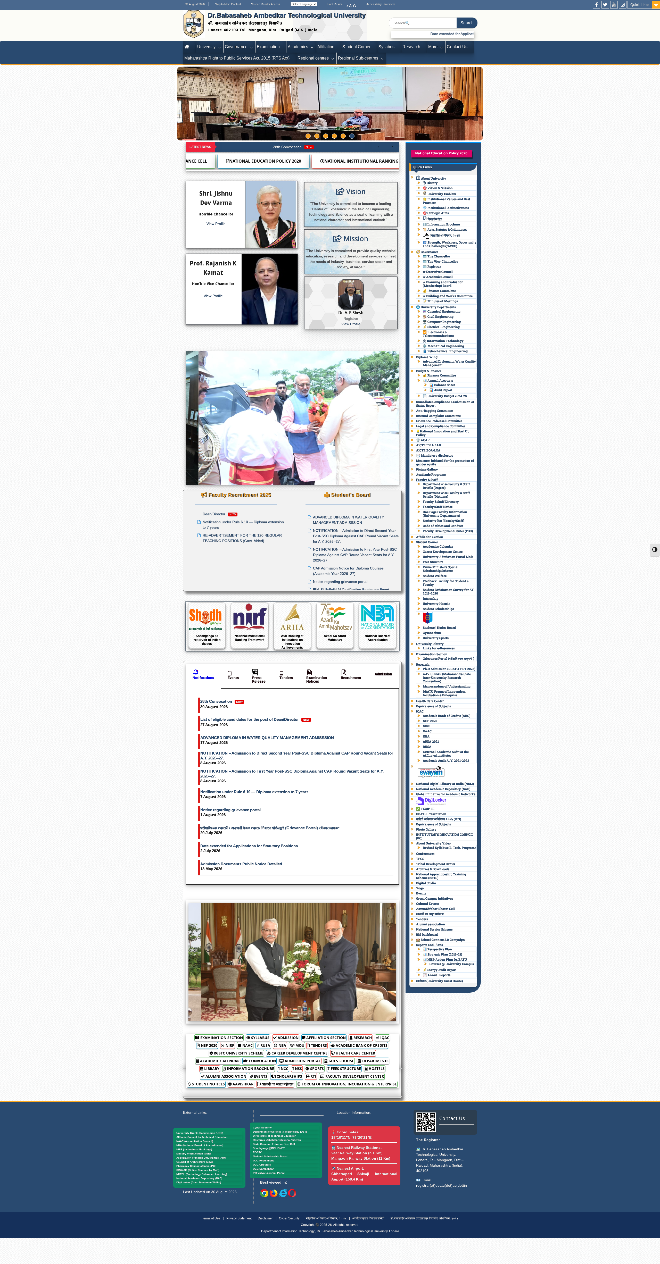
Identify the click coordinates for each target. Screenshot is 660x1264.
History (432, 183)
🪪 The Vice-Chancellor (440, 261)
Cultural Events (427, 903)
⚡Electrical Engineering (441, 327)
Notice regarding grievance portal (340, 517)
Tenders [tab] (286, 678)
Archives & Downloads (432, 869)
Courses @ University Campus (452, 964)
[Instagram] (622, 5)
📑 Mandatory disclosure (434, 455)
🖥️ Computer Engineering (442, 322)
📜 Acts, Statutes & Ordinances (445, 229)
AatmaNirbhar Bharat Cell (435, 909)
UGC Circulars (262, 1164)
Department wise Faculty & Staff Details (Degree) (446, 486)
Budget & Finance (428, 371)
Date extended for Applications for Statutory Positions (249, 846)
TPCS (420, 859)
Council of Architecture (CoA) (194, 1161)
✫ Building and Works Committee (448, 296)
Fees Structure (345, 1068)
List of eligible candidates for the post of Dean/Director (254, 719)
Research (411, 47)
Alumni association (430, 924)
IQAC (384, 1037)
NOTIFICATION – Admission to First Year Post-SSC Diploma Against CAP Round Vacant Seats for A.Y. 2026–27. (292, 773)
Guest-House (340, 1060)
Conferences (425, 853)
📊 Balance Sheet (442, 385)
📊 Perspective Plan (437, 949)
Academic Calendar (219, 1060)
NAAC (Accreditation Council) (194, 1141)
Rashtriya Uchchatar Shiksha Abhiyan (277, 1140)
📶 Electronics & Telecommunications (438, 334)
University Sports (436, 638)
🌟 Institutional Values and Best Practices (446, 201)
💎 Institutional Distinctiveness (446, 208)
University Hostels (436, 603)
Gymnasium (432, 633)
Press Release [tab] (259, 679)
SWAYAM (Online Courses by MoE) (197, 1170)
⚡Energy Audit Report (439, 970)
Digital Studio (426, 883)
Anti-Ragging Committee (434, 410)
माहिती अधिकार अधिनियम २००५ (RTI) (438, 819)
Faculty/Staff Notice (437, 507)
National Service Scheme (434, 929)
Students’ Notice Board (439, 627)
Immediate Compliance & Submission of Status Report (445, 403)
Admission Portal (302, 1060)
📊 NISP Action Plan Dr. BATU (445, 959)
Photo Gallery (426, 829)
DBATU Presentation (431, 814)
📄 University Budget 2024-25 (445, 396)
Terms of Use (211, 1218)
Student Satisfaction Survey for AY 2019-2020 (448, 591)
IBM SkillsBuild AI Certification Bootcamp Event (351, 525)
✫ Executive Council (438, 272)
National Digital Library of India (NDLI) (445, 784)
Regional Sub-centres (358, 58)
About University (433, 178)
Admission (288, 1037)
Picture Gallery (427, 469)
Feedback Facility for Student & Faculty (445, 583)
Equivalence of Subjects (433, 706)
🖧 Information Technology (443, 341)
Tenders (318, 1045)
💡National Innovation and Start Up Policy (442, 433)
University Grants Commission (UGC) (199, 1133)
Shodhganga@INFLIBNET (269, 1148)
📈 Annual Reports (436, 975)
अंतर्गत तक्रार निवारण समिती (368, 1218)
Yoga (420, 888)
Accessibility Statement (380, 4)
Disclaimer (265, 1218)
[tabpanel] (292, 787)
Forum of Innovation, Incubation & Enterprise (349, 1084)
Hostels (376, 1068)
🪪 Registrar (432, 266)
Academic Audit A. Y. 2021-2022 (446, 760)
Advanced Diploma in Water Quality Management (449, 363)
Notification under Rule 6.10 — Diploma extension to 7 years (254, 792)
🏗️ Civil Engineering (438, 316)
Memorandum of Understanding (447, 686)
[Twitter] (605, 5)
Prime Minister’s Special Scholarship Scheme (440, 569)
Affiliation (325, 47)
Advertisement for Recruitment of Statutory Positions (449, 34)
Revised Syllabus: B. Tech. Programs (449, 848)
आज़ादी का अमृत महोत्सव (277, 1084)
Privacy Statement (239, 1218)
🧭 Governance (427, 252)
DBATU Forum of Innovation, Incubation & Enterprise (444, 693)
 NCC (283, 1068)
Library (211, 1068)
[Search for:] (433, 23)
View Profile (216, 224)
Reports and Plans (429, 945)
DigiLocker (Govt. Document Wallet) (198, 1182)
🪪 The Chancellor (436, 256)
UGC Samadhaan (263, 1168)
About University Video (433, 843)
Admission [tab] (383, 674)
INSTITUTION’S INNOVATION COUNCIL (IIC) (444, 836)
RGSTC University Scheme (238, 1053)
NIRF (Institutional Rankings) (194, 1149)
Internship (430, 598)
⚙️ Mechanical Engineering (443, 346)
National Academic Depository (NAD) (443, 789)
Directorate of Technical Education (274, 1135)
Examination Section (221, 1037)
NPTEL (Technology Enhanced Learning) (201, 1174)
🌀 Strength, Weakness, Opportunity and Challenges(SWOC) (449, 244)
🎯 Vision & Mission (438, 188)
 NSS (297, 1068)
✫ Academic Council (438, 277)
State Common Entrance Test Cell (274, 1144)
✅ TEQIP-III (425, 809)
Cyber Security (262, 1127)
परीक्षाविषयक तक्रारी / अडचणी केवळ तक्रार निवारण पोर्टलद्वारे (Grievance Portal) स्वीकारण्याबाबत (269, 828)
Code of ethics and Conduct (443, 526)
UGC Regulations (263, 1160)
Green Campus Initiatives (434, 898)
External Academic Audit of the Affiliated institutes (446, 753)
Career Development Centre (298, 1053)
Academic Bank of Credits (361, 1045)
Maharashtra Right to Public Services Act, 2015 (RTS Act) (237, 58)
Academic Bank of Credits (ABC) (446, 716)
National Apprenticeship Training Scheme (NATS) (441, 876)
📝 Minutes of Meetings (440, 301)
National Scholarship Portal (270, 1156)
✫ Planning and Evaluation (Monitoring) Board (443, 284)
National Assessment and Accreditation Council (307, 161)
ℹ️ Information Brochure (441, 224)
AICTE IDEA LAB (428, 445)
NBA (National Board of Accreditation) (199, 1145)
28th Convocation (292, 147)
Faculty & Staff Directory (441, 501)
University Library (430, 644)
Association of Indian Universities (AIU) (201, 1157)
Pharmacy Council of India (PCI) (196, 1166)
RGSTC (257, 1152)
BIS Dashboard (427, 934)
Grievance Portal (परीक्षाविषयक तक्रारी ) (448, 658)
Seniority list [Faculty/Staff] (443, 520)
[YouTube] (614, 5)
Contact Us (457, 47)
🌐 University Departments (436, 307)
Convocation (262, 1060)
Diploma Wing (427, 357)
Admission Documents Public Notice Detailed (241, 864)
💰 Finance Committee (439, 291)
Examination (268, 47)
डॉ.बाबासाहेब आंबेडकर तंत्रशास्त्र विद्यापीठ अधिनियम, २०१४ (424, 1218)
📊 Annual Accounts (438, 380)
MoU (299, 1045)
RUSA (427, 746)
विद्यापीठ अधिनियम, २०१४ (445, 235)
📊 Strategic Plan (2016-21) (442, 954)
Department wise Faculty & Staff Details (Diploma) (446, 494)
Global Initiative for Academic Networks (445, 794)
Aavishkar (242, 1084)
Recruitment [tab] (351, 678)
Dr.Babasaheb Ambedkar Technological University (286, 15)
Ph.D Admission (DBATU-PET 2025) (449, 669)
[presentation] (194, 422)
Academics (298, 47)
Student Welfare (435, 576)
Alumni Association (225, 1076)
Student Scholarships (438, 609)
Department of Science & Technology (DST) (280, 1131)
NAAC (247, 1045)
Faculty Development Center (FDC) (448, 531)
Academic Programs (431, 474)
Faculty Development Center (354, 1076)
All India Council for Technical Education (201, 1137)
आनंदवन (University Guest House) (439, 981)
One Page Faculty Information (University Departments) (445, 513)
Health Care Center (355, 1053)
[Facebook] (596, 5)
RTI (312, 1076)
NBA (281, 1045)
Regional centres (313, 58)
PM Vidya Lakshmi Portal (269, 1172)
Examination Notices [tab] (316, 679)
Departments (375, 1060)
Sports (316, 1068)
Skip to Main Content (228, 4)
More (433, 47)
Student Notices (208, 1084)
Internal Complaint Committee (438, 416)
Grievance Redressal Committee (439, 421)
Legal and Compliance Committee (440, 426)
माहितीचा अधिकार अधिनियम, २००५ (326, 1218)
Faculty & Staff (427, 480)
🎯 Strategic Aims (436, 213)
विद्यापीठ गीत (434, 219)
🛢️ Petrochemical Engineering (445, 351)
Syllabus (386, 47)
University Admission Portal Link (448, 557)
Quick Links (639, 5)
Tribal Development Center (435, 864)
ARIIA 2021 (431, 741)
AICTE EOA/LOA (428, 450)
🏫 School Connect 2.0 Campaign (440, 939)
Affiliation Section (325, 1037)
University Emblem (441, 194)
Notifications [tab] (203, 678)
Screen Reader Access (265, 4)
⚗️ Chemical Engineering (441, 311)
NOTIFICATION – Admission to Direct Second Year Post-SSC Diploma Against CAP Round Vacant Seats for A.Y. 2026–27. (296, 755)
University (206, 47)
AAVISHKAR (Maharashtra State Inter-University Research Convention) (447, 677)
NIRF (229, 1045)
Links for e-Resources (439, 648)
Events (260, 1076)
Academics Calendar (438, 546)
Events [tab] (233, 678)
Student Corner (356, 47)
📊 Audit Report (441, 390)
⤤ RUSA (263, 1045)
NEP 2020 (208, 1045)
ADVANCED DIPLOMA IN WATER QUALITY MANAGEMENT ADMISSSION (267, 737)
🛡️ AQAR (423, 440)
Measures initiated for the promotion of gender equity (445, 462)
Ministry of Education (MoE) (193, 1153)
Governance (236, 47)
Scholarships (288, 1076)
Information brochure (250, 1068)
